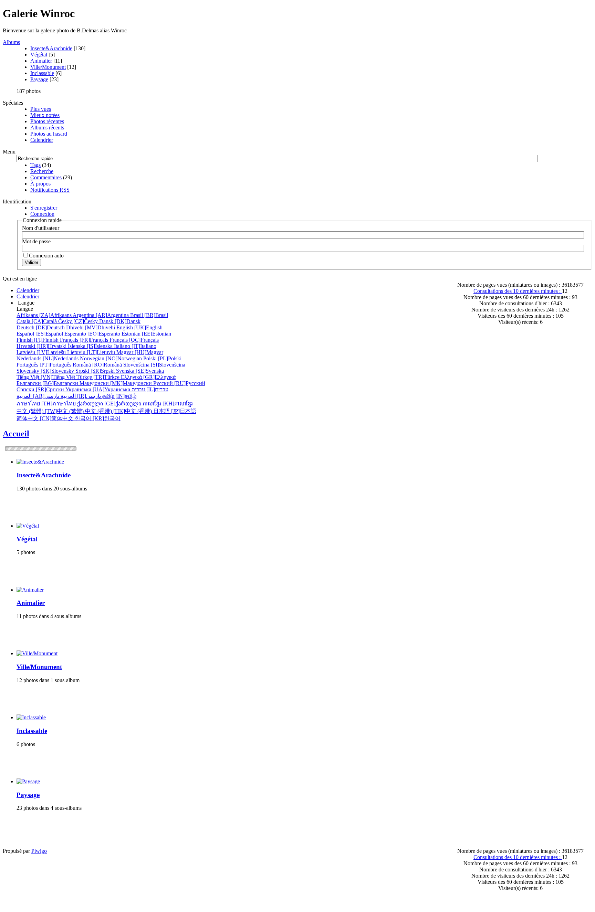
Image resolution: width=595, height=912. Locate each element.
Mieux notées (45, 115)
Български (48, 383)
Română (98, 365)
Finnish (38, 340)
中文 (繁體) (51, 411)
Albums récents (47, 127)
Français (84, 340)
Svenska (140, 371)
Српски (41, 389)
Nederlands (48, 358)
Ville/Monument (48, 67)
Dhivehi (91, 327)
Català (37, 321)
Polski (162, 358)
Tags (35, 165)
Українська (98, 389)
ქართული (110, 403)
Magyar (139, 352)
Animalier (41, 61)
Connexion (42, 214)
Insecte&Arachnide (51, 48)
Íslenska (91, 346)
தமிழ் (119, 396)
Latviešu (42, 352)
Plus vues (40, 109)
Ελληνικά (148, 377)
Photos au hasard (48, 134)
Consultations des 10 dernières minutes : (517, 291)
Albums (11, 42)
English (139, 327)
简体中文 (46, 418)
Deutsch (41, 327)
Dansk (119, 321)
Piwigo (39, 851)
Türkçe (98, 377)
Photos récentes (47, 121)
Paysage (39, 79)
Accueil (16, 433)
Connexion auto (46, 255)
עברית (150, 389)
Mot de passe (36, 241)
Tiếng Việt (46, 377)
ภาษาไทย (47, 403)
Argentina (101, 315)
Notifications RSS (50, 190)
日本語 (174, 411)
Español (40, 334)
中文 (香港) (119, 411)
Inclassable (42, 73)
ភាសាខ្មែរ (168, 403)
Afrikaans (45, 315)
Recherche (41, 171)
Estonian (146, 334)
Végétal (38, 54)
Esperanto (93, 334)
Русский (179, 383)
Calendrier (41, 140)
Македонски (116, 383)
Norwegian (111, 358)
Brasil (149, 315)
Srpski (95, 371)
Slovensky (46, 371)
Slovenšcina (154, 365)
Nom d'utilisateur (40, 228)
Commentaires (46, 177)
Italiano (135, 346)
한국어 (98, 418)
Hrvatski (42, 346)
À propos (40, 184)
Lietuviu (91, 352)
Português (45, 365)
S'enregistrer (43, 208)
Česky (78, 321)
